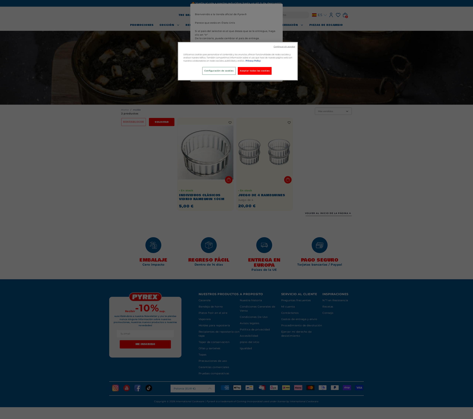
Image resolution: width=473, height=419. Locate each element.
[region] (238, 61)
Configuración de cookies (219, 70)
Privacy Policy (253, 60)
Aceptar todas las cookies (255, 70)
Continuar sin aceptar (284, 46)
